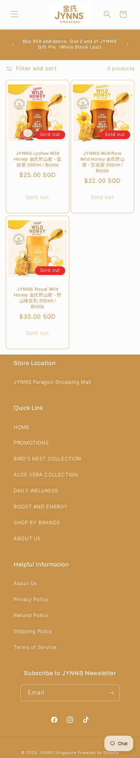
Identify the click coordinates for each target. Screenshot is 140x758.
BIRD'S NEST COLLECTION (47, 459)
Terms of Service (35, 647)
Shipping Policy (33, 631)
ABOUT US (27, 539)
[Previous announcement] (12, 44)
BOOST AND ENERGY (41, 507)
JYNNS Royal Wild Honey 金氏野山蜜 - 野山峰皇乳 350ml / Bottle (37, 298)
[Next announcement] (127, 44)
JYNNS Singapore (57, 752)
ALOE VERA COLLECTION (46, 475)
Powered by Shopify (98, 752)
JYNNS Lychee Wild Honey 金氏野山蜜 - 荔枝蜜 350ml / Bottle (37, 159)
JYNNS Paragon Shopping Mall (52, 382)
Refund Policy (31, 615)
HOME (22, 427)
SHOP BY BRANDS (37, 523)
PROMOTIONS (31, 443)
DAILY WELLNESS (36, 491)
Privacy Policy (31, 599)
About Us (25, 583)
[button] (14, 14)
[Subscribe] (111, 693)
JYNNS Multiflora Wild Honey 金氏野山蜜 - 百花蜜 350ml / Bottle (102, 162)
